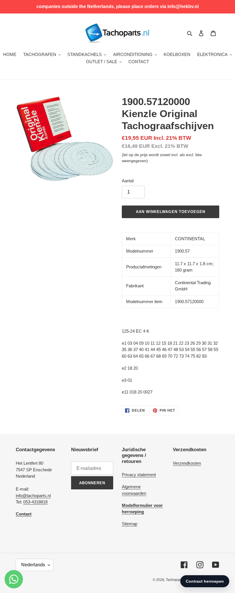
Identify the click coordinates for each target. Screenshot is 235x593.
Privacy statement (139, 474)
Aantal (128, 180)
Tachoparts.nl (176, 580)
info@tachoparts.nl (33, 495)
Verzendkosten (187, 463)
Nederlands (33, 564)
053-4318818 (35, 501)
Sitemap (129, 523)
